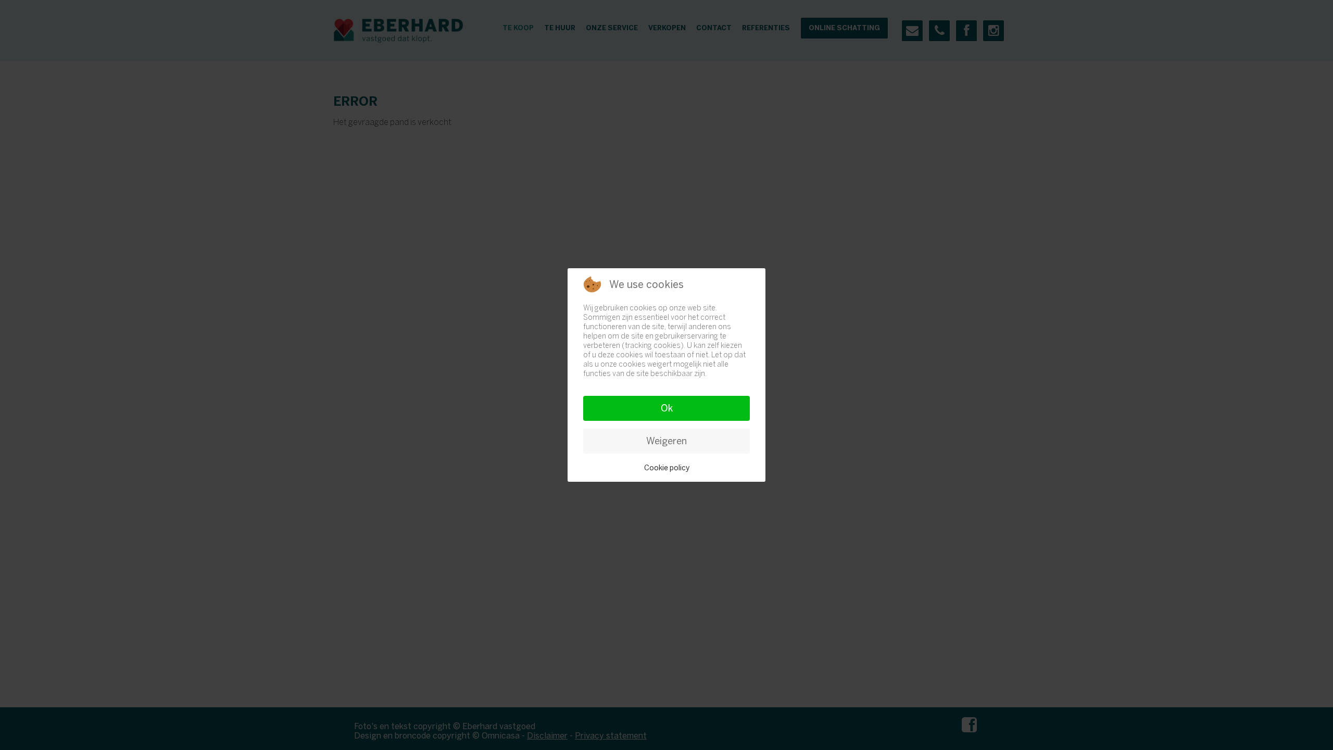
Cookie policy (666, 468)
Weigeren (666, 441)
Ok (667, 408)
